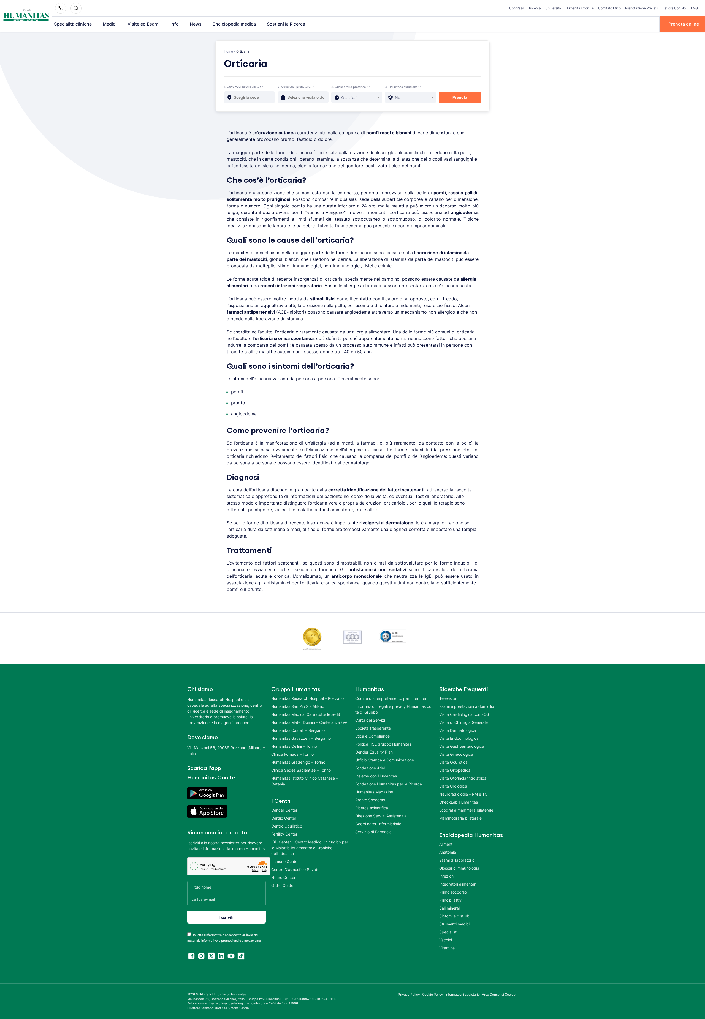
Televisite (447, 698)
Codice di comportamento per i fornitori (390, 698)
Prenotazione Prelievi (641, 8)
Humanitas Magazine (374, 792)
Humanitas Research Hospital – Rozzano (307, 698)
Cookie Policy (432, 994)
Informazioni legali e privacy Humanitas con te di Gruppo (394, 709)
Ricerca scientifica (371, 808)
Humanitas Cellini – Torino (294, 746)
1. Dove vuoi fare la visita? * (244, 87)
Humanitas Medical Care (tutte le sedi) (305, 714)
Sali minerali (449, 908)
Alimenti (446, 844)
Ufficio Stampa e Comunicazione (384, 760)
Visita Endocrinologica (459, 738)
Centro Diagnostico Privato (295, 869)
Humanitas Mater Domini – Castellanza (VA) (310, 722)
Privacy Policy (409, 994)
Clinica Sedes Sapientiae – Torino (301, 770)
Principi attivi (450, 900)
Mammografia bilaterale (460, 818)
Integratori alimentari (457, 884)
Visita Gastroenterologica (461, 746)
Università (553, 8)
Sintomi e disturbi (454, 916)
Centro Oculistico (286, 826)
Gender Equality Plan (374, 752)
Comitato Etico (609, 8)
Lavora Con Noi (675, 8)
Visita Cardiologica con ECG (464, 714)
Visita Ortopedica (454, 770)
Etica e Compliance (372, 736)
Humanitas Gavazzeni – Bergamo (301, 738)
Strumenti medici (454, 924)
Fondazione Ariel (370, 768)
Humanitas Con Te (579, 8)
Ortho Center (283, 885)
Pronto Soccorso (370, 800)
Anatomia (447, 852)
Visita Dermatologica (457, 730)
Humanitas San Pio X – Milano (297, 706)
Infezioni (446, 876)
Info (174, 24)
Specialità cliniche (73, 24)
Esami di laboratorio (456, 860)
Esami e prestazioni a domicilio (466, 706)
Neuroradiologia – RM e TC (463, 794)
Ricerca (535, 8)
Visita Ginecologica (456, 754)
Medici (109, 24)
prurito (238, 403)
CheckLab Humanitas (458, 802)
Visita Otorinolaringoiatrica (462, 778)
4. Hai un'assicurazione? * (403, 87)
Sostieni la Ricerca (286, 24)
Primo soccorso (453, 892)
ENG (694, 8)
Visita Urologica (453, 786)
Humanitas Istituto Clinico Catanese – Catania (304, 781)
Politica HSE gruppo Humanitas (383, 744)
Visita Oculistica (453, 762)
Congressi (517, 8)
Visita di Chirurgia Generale (463, 722)
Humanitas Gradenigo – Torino (298, 762)
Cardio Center (283, 818)
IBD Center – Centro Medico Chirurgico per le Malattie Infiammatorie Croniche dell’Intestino (309, 848)
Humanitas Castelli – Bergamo (298, 730)
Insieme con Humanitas (376, 776)
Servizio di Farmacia (373, 831)
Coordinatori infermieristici (378, 823)
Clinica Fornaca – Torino (292, 754)
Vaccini (445, 940)
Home (228, 51)
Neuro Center (283, 877)
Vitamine (447, 948)
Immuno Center (285, 861)
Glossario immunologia (459, 868)
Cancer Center (284, 810)
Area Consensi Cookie (499, 994)
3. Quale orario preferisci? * (351, 87)
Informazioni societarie (462, 994)
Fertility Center (284, 834)
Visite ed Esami (143, 24)
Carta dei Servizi (370, 720)
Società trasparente (373, 728)
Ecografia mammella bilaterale (466, 810)
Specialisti (448, 932)
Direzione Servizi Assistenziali (381, 815)
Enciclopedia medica (234, 24)
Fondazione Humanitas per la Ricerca (388, 784)
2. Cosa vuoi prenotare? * (296, 87)
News (196, 24)
